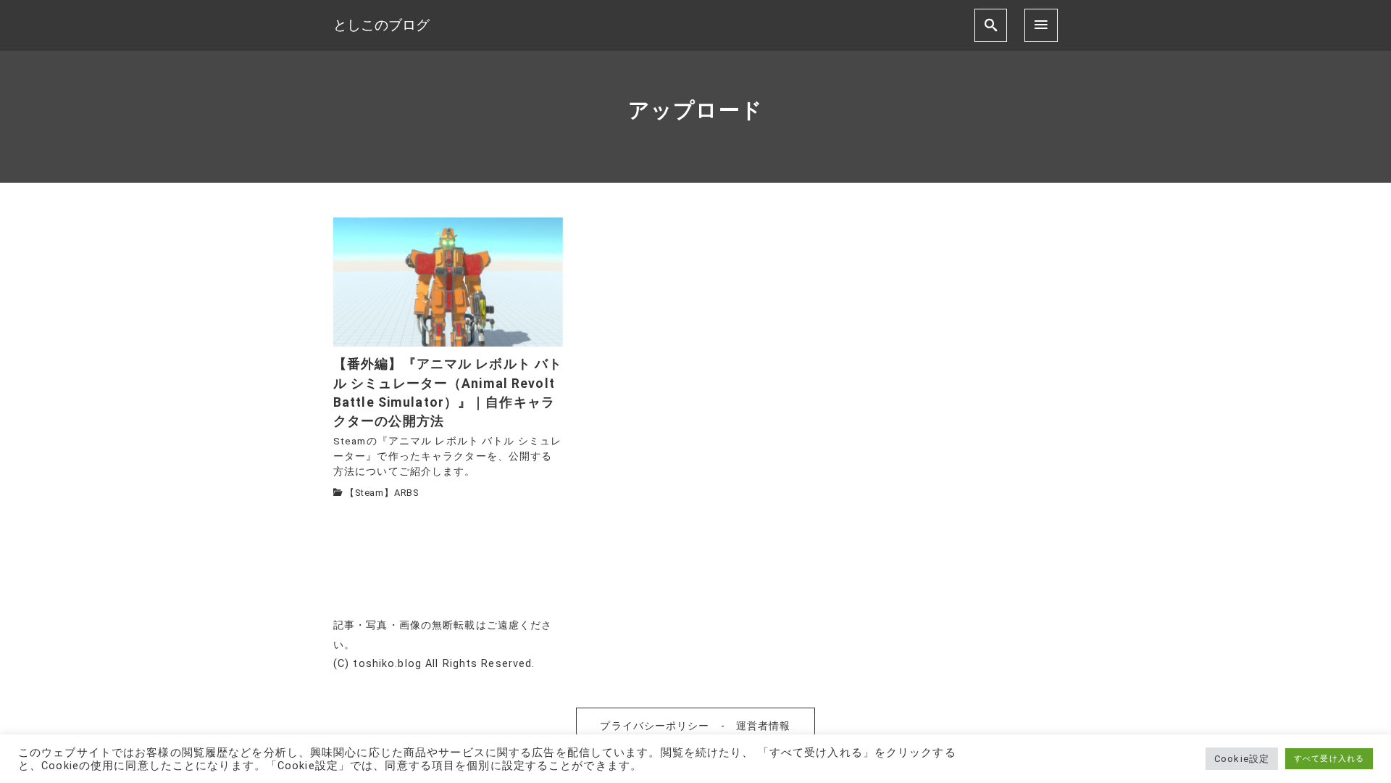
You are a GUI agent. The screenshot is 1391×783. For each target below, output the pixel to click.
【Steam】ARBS (382, 492)
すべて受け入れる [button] (1329, 758)
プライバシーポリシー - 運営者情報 (695, 726)
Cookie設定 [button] (1241, 758)
